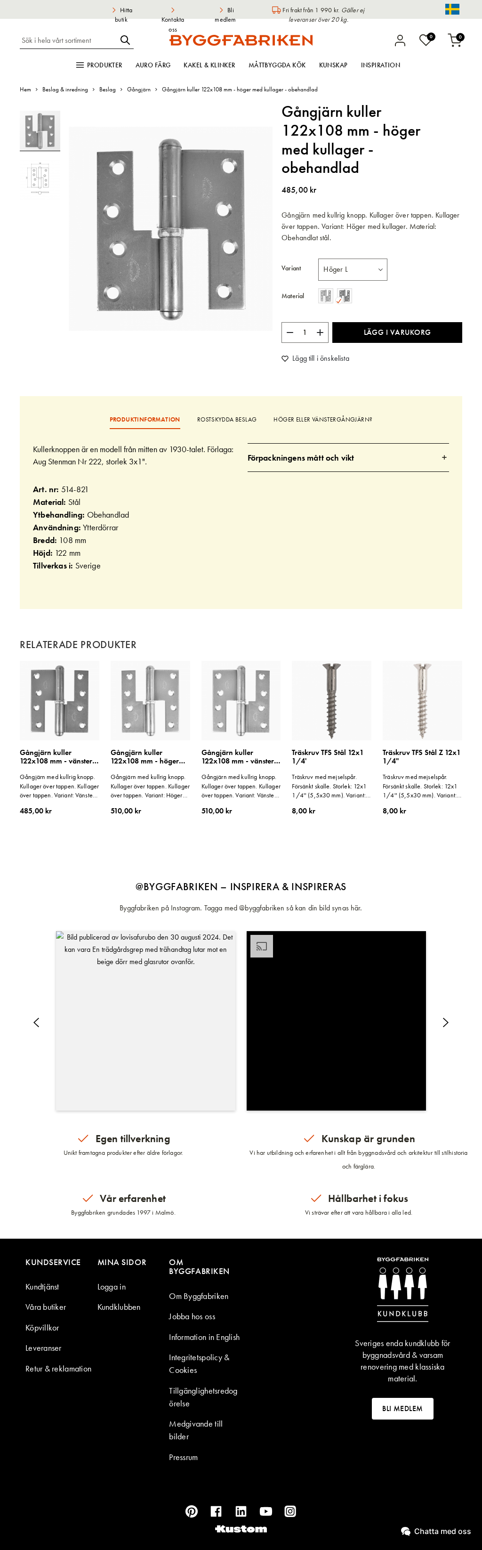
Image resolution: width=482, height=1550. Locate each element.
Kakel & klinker (209, 65)
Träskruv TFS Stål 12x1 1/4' (328, 757)
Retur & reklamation (58, 1368)
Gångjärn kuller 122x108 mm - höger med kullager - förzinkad (145, 757)
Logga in (111, 1286)
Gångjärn (139, 89)
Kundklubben (119, 1306)
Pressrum (183, 1457)
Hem (25, 89)
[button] (40, 175)
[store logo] (240, 40)
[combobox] (68, 40)
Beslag (107, 89)
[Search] (125, 40)
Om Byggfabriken (198, 1295)
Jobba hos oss (192, 1316)
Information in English (204, 1336)
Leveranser (43, 1347)
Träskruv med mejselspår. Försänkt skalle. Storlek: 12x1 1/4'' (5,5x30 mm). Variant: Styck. (329, 786)
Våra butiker (45, 1306)
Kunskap (333, 65)
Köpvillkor (42, 1327)
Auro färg (153, 65)
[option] (325, 295)
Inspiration (381, 65)
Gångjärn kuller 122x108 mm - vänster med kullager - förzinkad (237, 757)
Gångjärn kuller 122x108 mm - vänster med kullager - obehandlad (56, 757)
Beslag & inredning (65, 89)
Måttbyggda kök (277, 65)
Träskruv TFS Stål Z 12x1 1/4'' (422, 757)
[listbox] (352, 269)
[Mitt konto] (400, 40)
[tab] (349, 457)
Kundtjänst (42, 1286)
